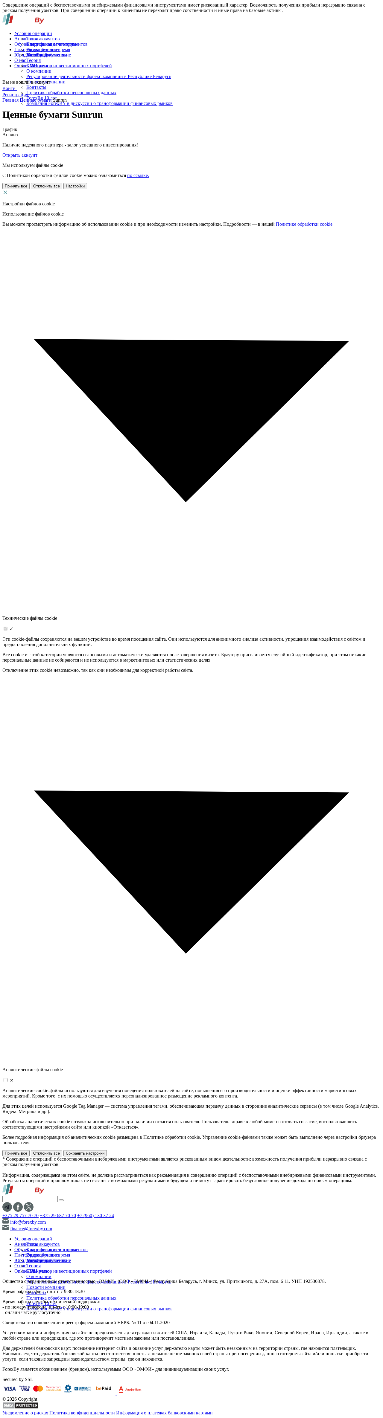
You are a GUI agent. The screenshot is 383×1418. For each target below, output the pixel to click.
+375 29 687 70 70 (58, 1215)
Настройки (75, 186)
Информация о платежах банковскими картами (164, 1412)
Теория (33, 60)
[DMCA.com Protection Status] (20, 1407)
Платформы (26, 49)
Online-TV (24, 65)
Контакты (36, 87)
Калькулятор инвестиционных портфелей (69, 65)
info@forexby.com (28, 1222)
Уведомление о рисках (25, 1412)
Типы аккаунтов (43, 38)
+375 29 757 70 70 (20, 1215)
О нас (20, 60)
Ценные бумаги (36, 100)
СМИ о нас (37, 65)
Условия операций (33, 33)
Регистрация (15, 94)
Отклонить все (46, 186)
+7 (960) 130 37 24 (95, 1215)
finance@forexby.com (31, 1228)
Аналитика (25, 38)
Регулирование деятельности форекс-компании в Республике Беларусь (98, 76)
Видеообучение (42, 49)
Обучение (24, 44)
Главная (10, 100)
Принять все (16, 186)
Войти (9, 88)
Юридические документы (40, 54)
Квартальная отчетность (51, 44)
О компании (38, 71)
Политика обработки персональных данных (71, 92)
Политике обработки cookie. (305, 224)
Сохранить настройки (85, 1153)
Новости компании (46, 1287)
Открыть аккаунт (19, 155)
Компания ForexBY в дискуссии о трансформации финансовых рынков (99, 103)
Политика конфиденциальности (82, 1412)
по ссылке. (138, 175)
